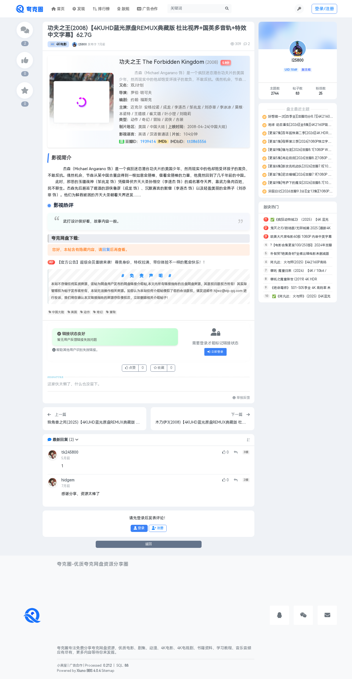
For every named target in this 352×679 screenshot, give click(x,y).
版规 (124, 9)
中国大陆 (58, 312)
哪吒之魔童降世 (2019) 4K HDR (293, 279)
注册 (159, 528)
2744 (275, 93)
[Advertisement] (297, 388)
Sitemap (107, 671)
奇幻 (100, 312)
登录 (140, 528)
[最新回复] (24, 30)
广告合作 (75, 665)
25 (321, 93)
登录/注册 (324, 8)
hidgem (68, 480)
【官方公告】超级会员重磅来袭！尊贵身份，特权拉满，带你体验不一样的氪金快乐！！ (132, 262)
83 (297, 93)
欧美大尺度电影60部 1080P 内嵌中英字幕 (301, 237)
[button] (76, 440)
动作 (87, 312)
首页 (60, 9)
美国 (74, 312)
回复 (106, 250)
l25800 (82, 44)
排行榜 (103, 9)
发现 (80, 9)
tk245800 (69, 452)
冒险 (113, 312)
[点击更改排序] (248, 440)
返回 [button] (148, 544)
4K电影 (61, 44)
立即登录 (216, 351)
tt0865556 (196, 142)
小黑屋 (62, 665)
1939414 (148, 142)
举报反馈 (243, 398)
